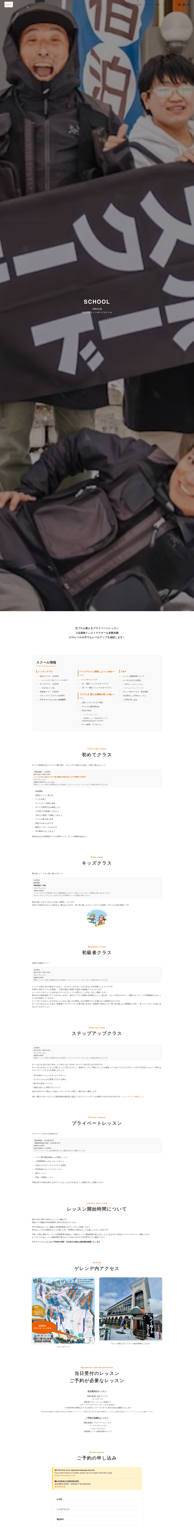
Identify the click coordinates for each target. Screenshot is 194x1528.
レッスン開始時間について (133, 676)
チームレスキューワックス (134, 688)
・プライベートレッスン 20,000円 (52, 699)
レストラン (137, 4)
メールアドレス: (63, 1509)
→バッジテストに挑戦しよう (132, 1096)
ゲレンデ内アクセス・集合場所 (135, 691)
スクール (148, 4)
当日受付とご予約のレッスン (134, 695)
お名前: (60, 1499)
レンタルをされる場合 (132, 680)
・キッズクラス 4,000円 (48, 684)
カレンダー (167, 4)
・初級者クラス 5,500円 (48, 691)
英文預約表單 (60, 1486)
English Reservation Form (65, 1475)
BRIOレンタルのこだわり (134, 684)
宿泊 (158, 4)
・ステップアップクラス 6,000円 (51, 695)
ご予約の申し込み (130, 699)
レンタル (125, 4)
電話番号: (60, 1519)
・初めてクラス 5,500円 (48, 676)
